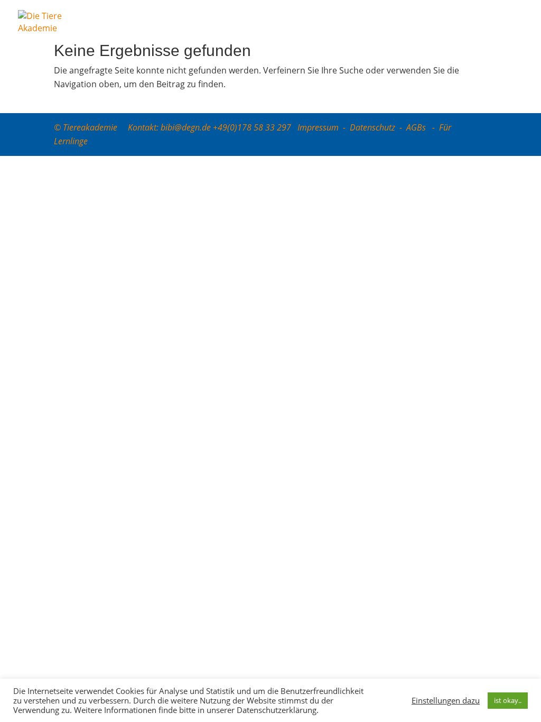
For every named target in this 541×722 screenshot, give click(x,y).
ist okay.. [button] (507, 700)
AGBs (417, 127)
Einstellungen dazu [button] (446, 700)
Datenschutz (372, 127)
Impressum (318, 127)
